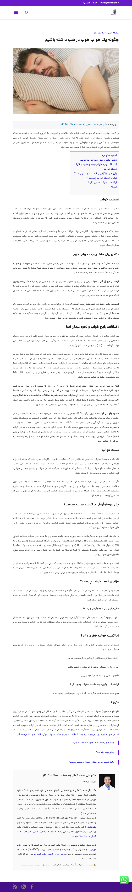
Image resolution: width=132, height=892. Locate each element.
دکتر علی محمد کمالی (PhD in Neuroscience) (84, 125)
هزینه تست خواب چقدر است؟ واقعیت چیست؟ (91, 762)
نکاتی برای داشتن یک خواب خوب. (98, 160)
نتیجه (114, 187)
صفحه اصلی (113, 33)
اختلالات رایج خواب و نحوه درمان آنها (96, 164)
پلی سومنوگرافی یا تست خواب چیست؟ (95, 173)
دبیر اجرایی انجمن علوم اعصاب (49, 854)
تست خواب (110, 169)
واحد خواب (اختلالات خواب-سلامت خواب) (93, 743)
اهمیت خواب (109, 156)
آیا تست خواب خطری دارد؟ (102, 182)
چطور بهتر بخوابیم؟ (105, 752)
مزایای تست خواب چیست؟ (102, 178)
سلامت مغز (99, 33)
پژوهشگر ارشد (88, 827)
